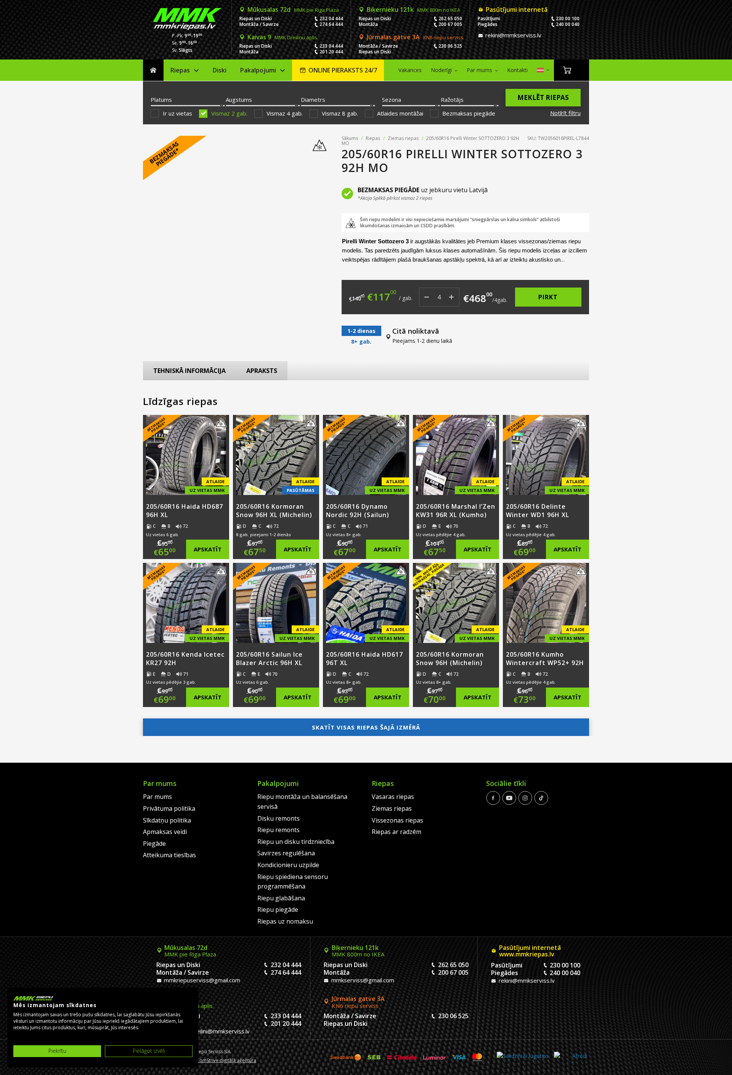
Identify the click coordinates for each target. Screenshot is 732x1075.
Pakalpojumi (258, 70)
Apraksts (261, 370)
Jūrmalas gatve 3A (415, 37)
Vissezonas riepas (397, 820)
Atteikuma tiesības (169, 855)
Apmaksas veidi (165, 832)
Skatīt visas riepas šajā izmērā (366, 727)
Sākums (153, 70)
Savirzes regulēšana (286, 853)
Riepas (180, 70)
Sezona (391, 99)
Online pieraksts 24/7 (342, 70)
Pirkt (548, 297)
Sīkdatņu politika (167, 820)
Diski (219, 70)
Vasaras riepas (393, 796)
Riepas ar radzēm (396, 832)
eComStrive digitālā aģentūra (225, 1060)
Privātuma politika (169, 808)
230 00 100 (568, 18)
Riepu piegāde (277, 909)
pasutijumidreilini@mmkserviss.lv (206, 1031)
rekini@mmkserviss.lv (512, 35)
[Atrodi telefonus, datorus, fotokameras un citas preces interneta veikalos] (570, 1057)
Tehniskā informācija (189, 370)
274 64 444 (331, 24)
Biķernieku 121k (413, 9)
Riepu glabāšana (281, 898)
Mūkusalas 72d (293, 9)
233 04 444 (331, 46)
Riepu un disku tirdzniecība (295, 841)
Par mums (479, 70)
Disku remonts (278, 818)
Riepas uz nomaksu (285, 921)
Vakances (410, 70)
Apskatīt (208, 549)
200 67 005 (450, 24)
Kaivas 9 (282, 37)
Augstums (239, 99)
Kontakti (517, 70)
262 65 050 (450, 18)
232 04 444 (331, 18)
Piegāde (154, 843)
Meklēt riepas (543, 97)
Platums (161, 99)
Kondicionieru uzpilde (288, 865)
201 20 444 (331, 51)
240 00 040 (568, 24)
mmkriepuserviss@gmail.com (201, 980)
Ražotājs (452, 99)
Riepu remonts (278, 830)
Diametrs (313, 99)
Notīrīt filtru (565, 113)
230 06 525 (450, 46)
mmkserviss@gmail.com (362, 980)
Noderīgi (441, 70)
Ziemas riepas (403, 138)
